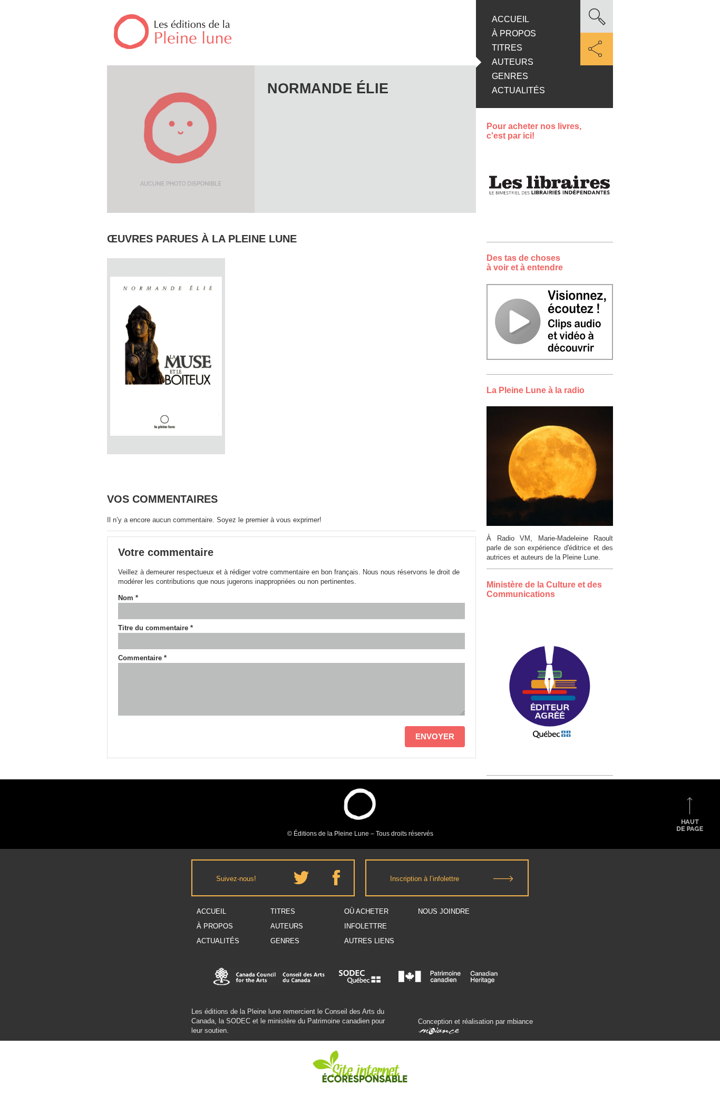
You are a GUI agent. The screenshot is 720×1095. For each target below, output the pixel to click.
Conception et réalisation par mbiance (475, 1021)
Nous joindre (444, 911)
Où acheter (366, 911)
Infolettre (365, 926)
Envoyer (434, 736)
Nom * (128, 598)
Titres (507, 47)
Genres (510, 76)
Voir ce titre (167, 434)
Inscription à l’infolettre (424, 879)
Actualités (518, 90)
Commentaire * (142, 658)
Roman (166, 313)
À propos (514, 33)
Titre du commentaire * (155, 628)
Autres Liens (369, 941)
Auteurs (512, 61)
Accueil (510, 19)
